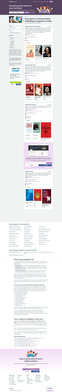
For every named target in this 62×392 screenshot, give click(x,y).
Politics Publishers (27, 240)
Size (9, 29)
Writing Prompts (47, 377)
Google (12, 84)
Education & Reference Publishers (44, 229)
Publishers (46, 380)
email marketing (39, 268)
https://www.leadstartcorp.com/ (34, 177)
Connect (35, 1)
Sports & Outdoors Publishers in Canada (45, 252)
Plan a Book (38, 379)
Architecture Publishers (28, 226)
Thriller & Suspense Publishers (29, 244)
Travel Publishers (42, 244)
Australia (11, 44)
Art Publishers (41, 226)
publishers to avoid (14, 60)
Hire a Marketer (11, 380)
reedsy (11, 1)
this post (23, 324)
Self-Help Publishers (42, 242)
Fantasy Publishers (12, 231)
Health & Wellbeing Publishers (44, 231)
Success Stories (20, 381)
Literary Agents (47, 379)
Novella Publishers (12, 238)
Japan (11, 46)
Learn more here (36, 340)
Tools (42, 1)
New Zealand (12, 45)
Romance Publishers (12, 242)
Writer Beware (30, 324)
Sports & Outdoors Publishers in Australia (16, 255)
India (11, 40)
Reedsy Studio (38, 376)
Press (19, 379)
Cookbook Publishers (27, 229)
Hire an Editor (11, 377)
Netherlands (12, 47)
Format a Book (38, 380)
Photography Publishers (28, 238)
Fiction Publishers (27, 231)
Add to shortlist (50, 26)
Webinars (28, 381)
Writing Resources (39, 381)
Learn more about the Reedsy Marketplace (38, 167)
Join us (51, 1)
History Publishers (27, 233)
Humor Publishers (12, 235)
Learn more (32, 12)
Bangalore (12, 41)
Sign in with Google (16, 12)
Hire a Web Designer (12, 384)
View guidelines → (37, 181)
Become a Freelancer (21, 380)
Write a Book (38, 377)
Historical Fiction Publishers (13, 233)
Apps (15, 1)
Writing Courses (29, 379)
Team (19, 377)
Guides (28, 377)
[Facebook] (51, 388)
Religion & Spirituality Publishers (44, 240)
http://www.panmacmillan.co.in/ (33, 73)
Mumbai (12, 42)
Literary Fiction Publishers (28, 235)
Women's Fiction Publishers (13, 246)
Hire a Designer (11, 379)
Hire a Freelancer (12, 376)
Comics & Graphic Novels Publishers (15, 229)
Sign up (26, 12)
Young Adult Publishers (28, 246)
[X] (46, 388)
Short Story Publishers (13, 244)
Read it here (41, 338)
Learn (39, 1)
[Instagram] (48, 388)
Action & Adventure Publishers (14, 226)
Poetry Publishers (12, 240)
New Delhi (12, 43)
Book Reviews (46, 376)
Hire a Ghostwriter (12, 381)
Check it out (32, 339)
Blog (44, 1)
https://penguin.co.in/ (32, 34)
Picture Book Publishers (43, 238)
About (47, 1)
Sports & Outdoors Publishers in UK (15, 252)
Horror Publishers (42, 233)
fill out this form (11, 65)
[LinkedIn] (49, 388)
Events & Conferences (30, 380)
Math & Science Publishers (43, 235)
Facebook (18, 84)
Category (10, 26)
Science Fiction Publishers (28, 242)
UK (10, 36)
